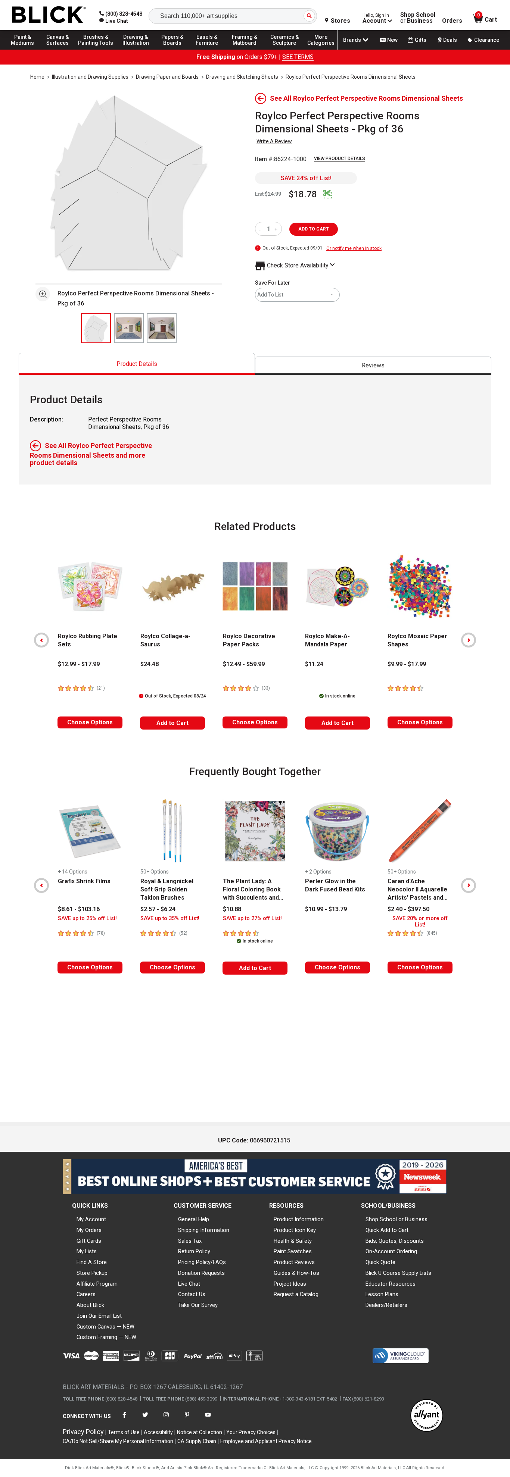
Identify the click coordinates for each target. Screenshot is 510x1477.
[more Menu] (321, 49)
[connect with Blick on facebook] (124, 1419)
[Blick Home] (49, 15)
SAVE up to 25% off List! (87, 918)
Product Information (299, 1219)
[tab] (137, 364)
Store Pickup (92, 1273)
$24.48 (149, 664)
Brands (352, 40)
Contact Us (191, 1294)
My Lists (87, 1251)
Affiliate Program (97, 1283)
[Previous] (41, 640)
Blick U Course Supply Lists (398, 1273)
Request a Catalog (296, 1294)
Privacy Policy (83, 1432)
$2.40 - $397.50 (408, 909)
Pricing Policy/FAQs (202, 1262)
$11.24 (314, 664)
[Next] (468, 640)
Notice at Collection (199, 1432)
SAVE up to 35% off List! (169, 918)
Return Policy (194, 1251)
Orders (452, 21)
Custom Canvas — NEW (105, 1326)
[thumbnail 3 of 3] (162, 328)
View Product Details (339, 158)
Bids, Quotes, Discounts (395, 1241)
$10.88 (232, 909)
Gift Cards (89, 1241)
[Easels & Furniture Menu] (209, 49)
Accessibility (158, 1432)
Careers (86, 1294)
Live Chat (189, 1283)
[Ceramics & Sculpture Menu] (284, 49)
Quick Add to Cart (387, 1230)
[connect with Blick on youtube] (207, 1419)
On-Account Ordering (391, 1251)
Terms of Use (124, 1432)
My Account (91, 1219)
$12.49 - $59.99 (244, 664)
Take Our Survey (198, 1305)
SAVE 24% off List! (306, 178)
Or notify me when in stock (354, 248)
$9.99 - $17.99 (407, 664)
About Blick (90, 1305)
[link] (113, 21)
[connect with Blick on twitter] (145, 1419)
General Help (193, 1219)
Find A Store (92, 1262)
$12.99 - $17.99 (79, 664)
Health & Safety (293, 1241)
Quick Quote (380, 1262)
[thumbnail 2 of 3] (129, 328)
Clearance (486, 40)
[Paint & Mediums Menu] (26, 49)
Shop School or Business (396, 1219)
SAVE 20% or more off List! (420, 921)
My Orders (89, 1230)
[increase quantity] (276, 229)
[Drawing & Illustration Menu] (136, 49)
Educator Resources (391, 1283)
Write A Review (274, 141)
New (392, 40)
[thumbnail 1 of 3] (96, 328)
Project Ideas (290, 1283)
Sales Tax (190, 1241)
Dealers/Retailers (386, 1305)
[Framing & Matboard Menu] (244, 49)
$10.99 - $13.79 (326, 909)
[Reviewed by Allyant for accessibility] (427, 1416)
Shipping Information (203, 1230)
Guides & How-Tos (296, 1273)
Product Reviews (294, 1262)
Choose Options (90, 722)
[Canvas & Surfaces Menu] (59, 49)
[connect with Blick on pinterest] (187, 1419)
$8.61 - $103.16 (79, 909)
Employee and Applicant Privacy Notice (266, 1441)
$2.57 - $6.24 (157, 909)
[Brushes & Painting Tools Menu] (96, 49)
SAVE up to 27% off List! (252, 918)
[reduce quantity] (261, 229)
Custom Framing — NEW (106, 1337)
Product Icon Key (295, 1230)
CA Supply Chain (196, 1441)
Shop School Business (417, 18)
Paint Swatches (293, 1251)
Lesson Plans (382, 1294)
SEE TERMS (298, 56)
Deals (450, 40)
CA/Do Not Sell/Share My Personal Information (118, 1441)
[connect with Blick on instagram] (166, 1419)
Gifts (420, 40)
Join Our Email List (99, 1316)
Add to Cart (172, 723)
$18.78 (303, 194)
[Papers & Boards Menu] (176, 49)
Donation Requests (201, 1273)
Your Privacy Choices (251, 1432)
